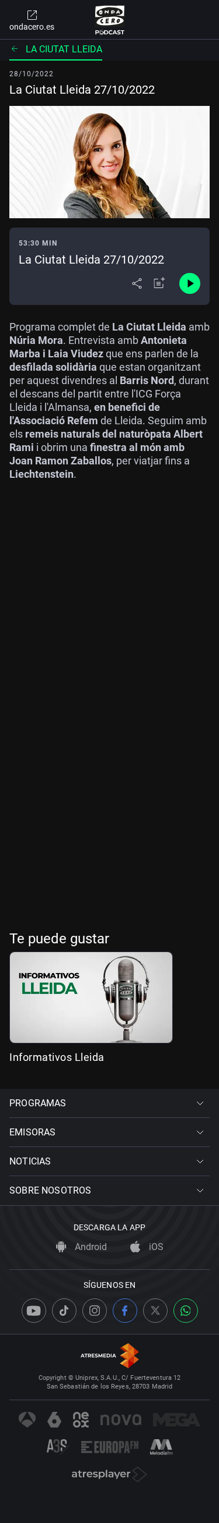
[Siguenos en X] (155, 1310)
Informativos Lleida (57, 1057)
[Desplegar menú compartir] (137, 283)
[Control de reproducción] (189, 283)
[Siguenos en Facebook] (125, 1310)
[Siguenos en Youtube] (34, 1310)
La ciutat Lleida (64, 49)
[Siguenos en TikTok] (64, 1310)
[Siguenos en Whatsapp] (185, 1310)
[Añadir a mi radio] (159, 283)
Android (89, 1246)
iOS (155, 1246)
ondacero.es (31, 26)
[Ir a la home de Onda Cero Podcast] (109, 20)
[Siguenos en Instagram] (94, 1310)
